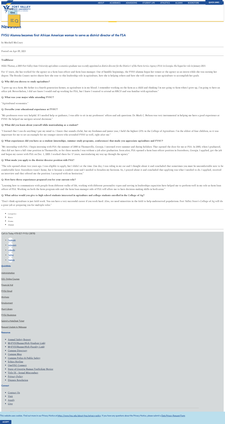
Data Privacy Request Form (173, 415)
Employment (7, 303)
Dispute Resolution (18, 380)
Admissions (131, 3)
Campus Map (15, 354)
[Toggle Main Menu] (14, 21)
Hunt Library (7, 309)
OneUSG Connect (17, 365)
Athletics (165, 3)
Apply (11, 400)
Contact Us (14, 392)
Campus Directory (17, 350)
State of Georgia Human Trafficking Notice (30, 369)
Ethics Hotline (15, 361)
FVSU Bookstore (8, 315)
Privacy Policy (15, 376)
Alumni (179, 3)
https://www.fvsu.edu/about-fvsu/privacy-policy (79, 415)
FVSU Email (6, 291)
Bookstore (193, 3)
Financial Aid (7, 285)
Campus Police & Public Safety (24, 358)
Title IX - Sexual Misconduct (23, 372)
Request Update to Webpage (14, 327)
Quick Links (214, 2)
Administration (8, 272)
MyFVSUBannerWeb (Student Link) (26, 343)
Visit (10, 396)
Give (10, 404)
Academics (115, 3)
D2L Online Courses (10, 279)
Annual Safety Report (19, 339)
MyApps (5, 297)
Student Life (148, 3)
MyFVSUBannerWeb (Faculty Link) (26, 347)
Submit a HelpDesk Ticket (12, 321)
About (101, 3)
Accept (5, 422)
